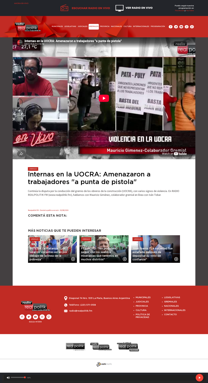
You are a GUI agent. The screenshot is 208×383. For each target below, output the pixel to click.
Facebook (179, 10)
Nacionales (116, 26)
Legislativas (70, 26)
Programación (158, 26)
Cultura (127, 26)
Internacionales (141, 26)
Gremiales (94, 26)
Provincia (104, 26)
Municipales (57, 26)
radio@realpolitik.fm (80, 311)
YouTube (190, 10)
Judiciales (82, 26)
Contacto (170, 315)
